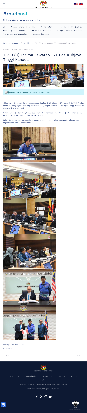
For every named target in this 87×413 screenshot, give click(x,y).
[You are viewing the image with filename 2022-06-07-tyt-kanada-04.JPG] (29, 251)
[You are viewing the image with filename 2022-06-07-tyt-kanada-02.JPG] (29, 180)
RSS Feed (75, 376)
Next (79, 355)
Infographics (76, 27)
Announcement (17, 27)
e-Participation (31, 376)
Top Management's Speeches (15, 34)
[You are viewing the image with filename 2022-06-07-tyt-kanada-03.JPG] (29, 216)
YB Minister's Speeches (41, 31)
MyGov (43, 380)
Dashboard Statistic (41, 34)
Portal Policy (13, 376)
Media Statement (48, 27)
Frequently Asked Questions (14, 31)
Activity (32, 27)
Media (63, 27)
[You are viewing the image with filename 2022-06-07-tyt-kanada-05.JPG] (29, 287)
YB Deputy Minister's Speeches (69, 31)
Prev (7, 355)
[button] (4, 4)
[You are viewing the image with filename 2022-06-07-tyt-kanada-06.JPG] (29, 322)
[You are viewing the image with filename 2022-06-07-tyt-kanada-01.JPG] (29, 144)
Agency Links (48, 376)
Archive (62, 376)
